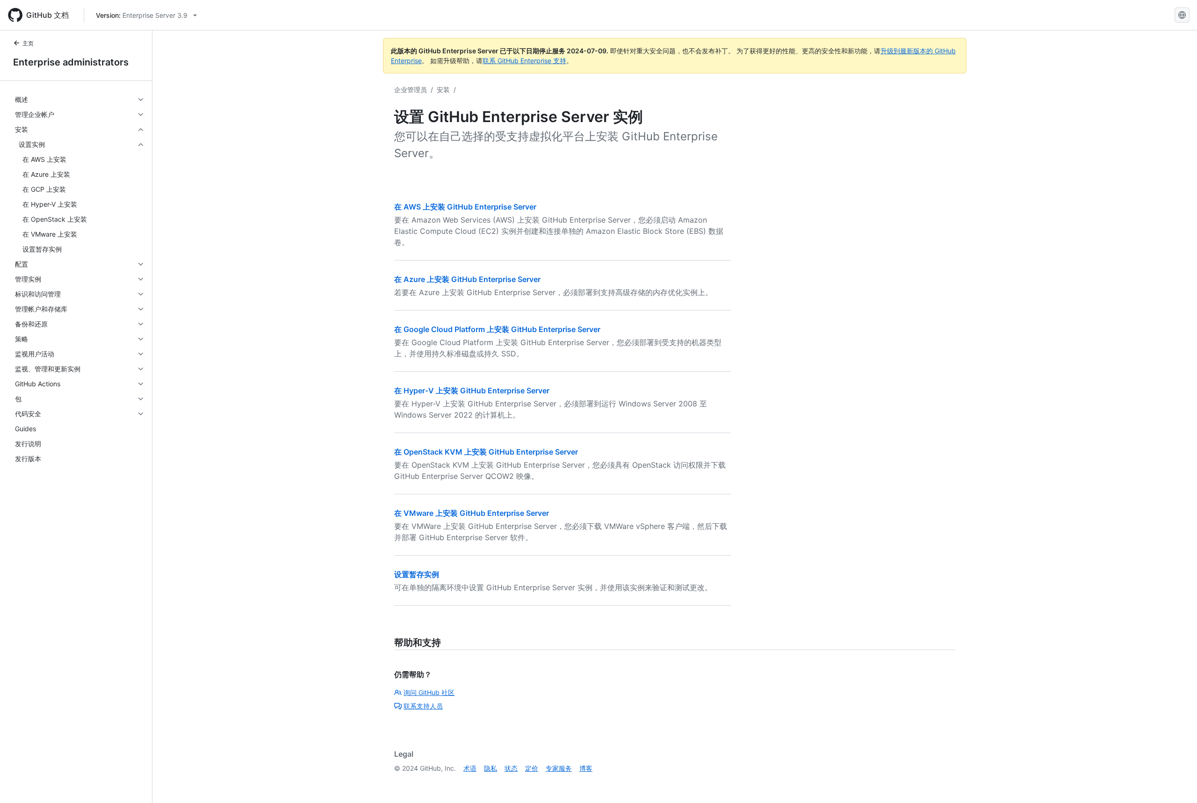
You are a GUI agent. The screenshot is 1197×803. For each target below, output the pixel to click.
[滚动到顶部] (1176, 782)
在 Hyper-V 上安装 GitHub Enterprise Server (471, 390)
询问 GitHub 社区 (429, 692)
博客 (585, 768)
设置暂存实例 (416, 574)
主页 (28, 43)
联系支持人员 (423, 706)
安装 (443, 90)
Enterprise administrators (71, 62)
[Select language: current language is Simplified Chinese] (1182, 14)
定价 (531, 768)
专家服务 (559, 768)
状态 (511, 768)
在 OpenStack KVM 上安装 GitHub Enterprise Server (486, 451)
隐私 (490, 768)
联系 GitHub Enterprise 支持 (524, 61)
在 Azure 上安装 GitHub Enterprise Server (467, 279)
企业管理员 (410, 90)
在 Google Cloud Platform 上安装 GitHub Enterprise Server (497, 329)
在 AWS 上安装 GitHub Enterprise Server (465, 206)
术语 (469, 768)
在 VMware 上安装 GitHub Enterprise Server (471, 513)
